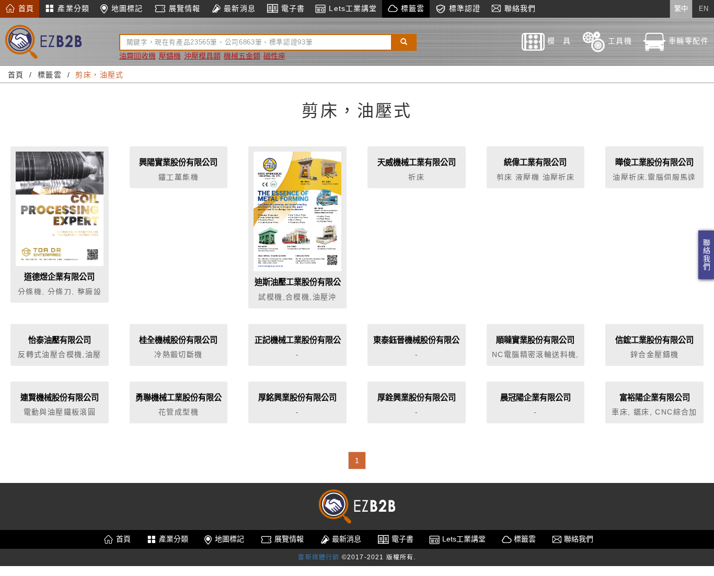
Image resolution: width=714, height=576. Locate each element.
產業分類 (72, 8)
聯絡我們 (706, 255)
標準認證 (463, 8)
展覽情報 (183, 8)
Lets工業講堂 (351, 8)
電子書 (292, 8)
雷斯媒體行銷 (318, 557)
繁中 (681, 9)
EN (703, 9)
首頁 (25, 8)
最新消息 (238, 8)
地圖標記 (126, 8)
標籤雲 (411, 8)
